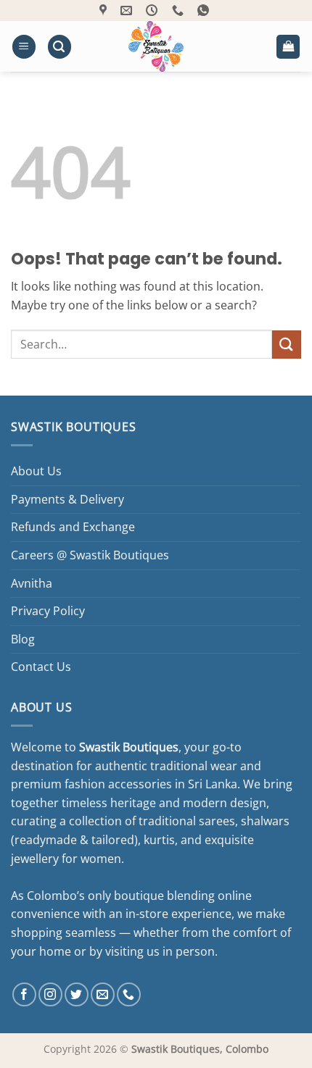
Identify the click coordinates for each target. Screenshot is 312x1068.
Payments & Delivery (67, 499)
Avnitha (31, 583)
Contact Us (41, 667)
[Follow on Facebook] (24, 994)
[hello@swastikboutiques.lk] (128, 10)
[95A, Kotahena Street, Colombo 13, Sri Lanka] (104, 10)
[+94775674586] (179, 10)
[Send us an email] (103, 994)
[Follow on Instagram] (50, 994)
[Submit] (286, 344)
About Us (36, 471)
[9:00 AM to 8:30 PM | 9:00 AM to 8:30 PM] (153, 10)
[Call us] (129, 994)
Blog (23, 639)
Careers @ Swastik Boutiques (90, 555)
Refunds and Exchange (73, 527)
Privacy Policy (48, 611)
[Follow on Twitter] (77, 994)
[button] (24, 47)
